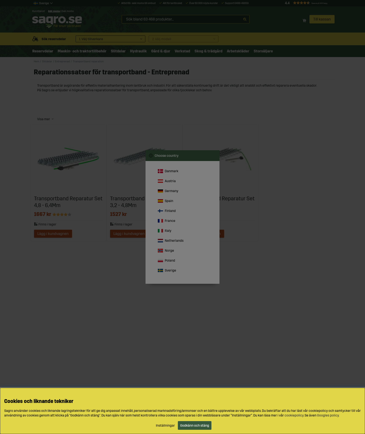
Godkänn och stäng (194, 425)
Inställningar (165, 425)
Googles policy (328, 415)
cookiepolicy (294, 415)
